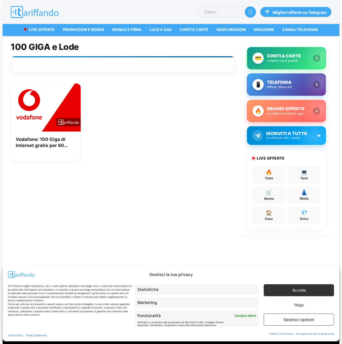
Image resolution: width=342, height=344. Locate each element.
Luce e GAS (160, 29)
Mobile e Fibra (126, 29)
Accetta (299, 290)
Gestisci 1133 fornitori (281, 333)
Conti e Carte (194, 29)
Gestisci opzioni (298, 319)
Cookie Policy (15, 335)
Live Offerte (42, 29)
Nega (299, 305)
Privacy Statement (36, 335)
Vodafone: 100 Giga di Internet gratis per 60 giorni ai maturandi (40, 143)
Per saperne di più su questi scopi (315, 333)
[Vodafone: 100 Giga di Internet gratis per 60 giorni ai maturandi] (45, 87)
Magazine (264, 29)
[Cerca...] (250, 12)
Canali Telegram (300, 29)
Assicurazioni (231, 29)
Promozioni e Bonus (83, 29)
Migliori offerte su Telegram (300, 12)
